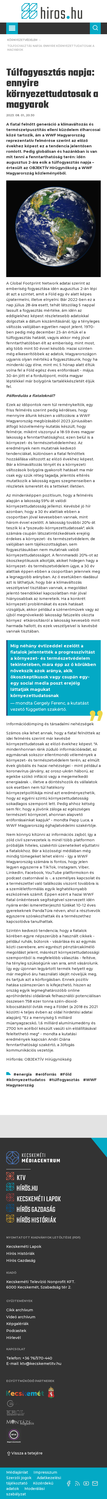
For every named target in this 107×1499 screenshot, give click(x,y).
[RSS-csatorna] (78, 1483)
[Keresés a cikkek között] (95, 28)
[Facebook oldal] (69, 1483)
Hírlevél (13, 1337)
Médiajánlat (17, 1472)
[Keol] (15, 1413)
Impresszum (45, 1472)
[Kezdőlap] (53, 11)
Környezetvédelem (22, 40)
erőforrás (47, 1074)
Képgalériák (17, 1323)
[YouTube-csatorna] (87, 1483)
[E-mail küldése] (96, 1483)
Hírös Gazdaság (20, 1260)
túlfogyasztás (65, 1079)
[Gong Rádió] (13, 1403)
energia (24, 1074)
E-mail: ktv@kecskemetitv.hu (33, 1363)
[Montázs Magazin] (20, 1422)
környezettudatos (27, 1079)
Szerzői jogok (18, 1477)
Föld (67, 1074)
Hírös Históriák (20, 1253)
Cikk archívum (19, 1310)
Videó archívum (20, 1317)
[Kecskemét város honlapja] (30, 1392)
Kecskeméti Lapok (23, 1246)
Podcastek (16, 1330)
